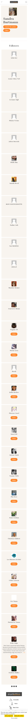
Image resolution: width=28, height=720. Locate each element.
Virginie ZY (14, 329)
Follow (7, 30)
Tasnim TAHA (14, 476)
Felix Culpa (14, 643)
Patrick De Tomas (14, 622)
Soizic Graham (14, 518)
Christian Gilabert (14, 538)
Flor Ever (14, 497)
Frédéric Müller (14, 673)
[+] (24, 652)
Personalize (14, 718)
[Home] (14, 2)
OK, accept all (8, 716)
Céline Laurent (14, 580)
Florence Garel (14, 413)
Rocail (14, 371)
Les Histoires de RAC (14, 559)
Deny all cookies (19, 716)
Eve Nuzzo (14, 601)
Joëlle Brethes (14, 392)
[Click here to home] (14, 694)
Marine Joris (14, 350)
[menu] (2, 2)
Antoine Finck (14, 455)
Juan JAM (14, 434)
